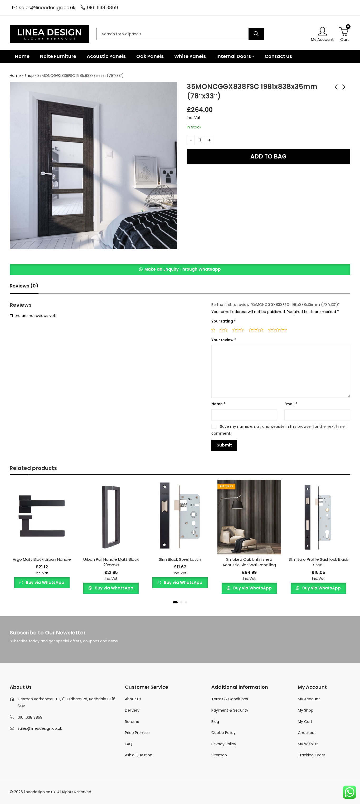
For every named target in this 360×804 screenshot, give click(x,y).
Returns (132, 721)
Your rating (223, 321)
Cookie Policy (223, 732)
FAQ (128, 744)
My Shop (305, 710)
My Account (309, 699)
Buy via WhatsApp (44, 582)
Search (256, 34)
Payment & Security (229, 710)
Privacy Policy (223, 744)
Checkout (307, 732)
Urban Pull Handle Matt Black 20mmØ (111, 562)
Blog (215, 721)
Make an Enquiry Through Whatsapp (182, 269)
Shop (29, 75)
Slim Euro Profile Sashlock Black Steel (318, 562)
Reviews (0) (24, 285)
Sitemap (219, 755)
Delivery (132, 710)
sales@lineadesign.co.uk (47, 7)
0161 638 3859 (102, 7)
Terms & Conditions (229, 699)
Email (290, 403)
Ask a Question (138, 755)
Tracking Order (311, 755)
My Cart (305, 721)
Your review (223, 340)
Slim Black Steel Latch (180, 559)
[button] (180, 269)
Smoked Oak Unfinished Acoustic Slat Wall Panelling (249, 562)
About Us (133, 699)
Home (15, 75)
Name (218, 403)
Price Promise (137, 732)
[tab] (24, 286)
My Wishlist (308, 744)
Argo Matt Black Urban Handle (42, 559)
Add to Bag (268, 156)
